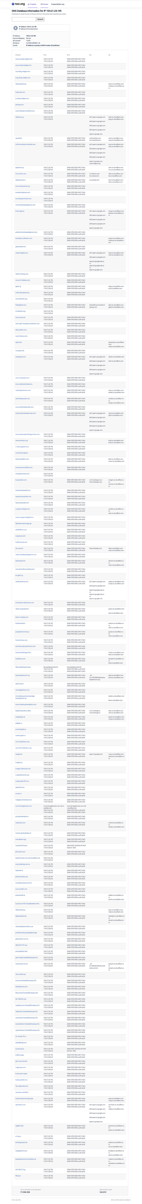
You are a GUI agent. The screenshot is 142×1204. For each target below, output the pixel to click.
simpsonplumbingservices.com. (25, 413)
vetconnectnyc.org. (21, 440)
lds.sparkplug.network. (51, 667)
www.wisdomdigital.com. (23, 65)
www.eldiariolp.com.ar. (22, 864)
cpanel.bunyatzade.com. (23, 496)
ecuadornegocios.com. (22, 192)
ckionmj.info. (19, 684)
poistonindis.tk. (20, 895)
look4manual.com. (21, 542)
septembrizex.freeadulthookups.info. (27, 1030)
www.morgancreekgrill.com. (24, 517)
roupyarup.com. (20, 536)
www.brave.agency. (21, 453)
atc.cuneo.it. (19, 548)
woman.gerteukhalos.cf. (23, 833)
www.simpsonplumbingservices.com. (27, 434)
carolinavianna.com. (22, 581)
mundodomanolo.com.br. (23, 883)
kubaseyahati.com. (21, 1080)
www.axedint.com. (21, 889)
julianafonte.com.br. (21, 939)
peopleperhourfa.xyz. (22, 632)
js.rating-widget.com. (22, 98)
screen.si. (18, 793)
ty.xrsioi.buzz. (19, 1049)
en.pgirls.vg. (19, 575)
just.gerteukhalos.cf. (22, 816)
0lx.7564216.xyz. (20, 999)
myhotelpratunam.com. (23, 390)
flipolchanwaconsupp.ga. (23, 523)
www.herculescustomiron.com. (25, 646)
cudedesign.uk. (20, 717)
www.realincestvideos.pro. (24, 384)
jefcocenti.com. (20, 852)
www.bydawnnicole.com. (23, 198)
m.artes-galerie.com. (22, 447)
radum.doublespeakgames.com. (26, 554)
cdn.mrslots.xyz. (20, 974)
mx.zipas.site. (19, 350)
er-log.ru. (18, 1136)
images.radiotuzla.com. (23, 769)
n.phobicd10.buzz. (21, 845)
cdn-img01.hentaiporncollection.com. (27, 323)
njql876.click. (19, 1126)
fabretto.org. (19, 117)
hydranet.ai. (19, 870)
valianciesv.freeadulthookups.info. (26, 1011)
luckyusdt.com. (20, 92)
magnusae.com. (20, 1067)
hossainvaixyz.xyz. (21, 640)
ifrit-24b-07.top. (20, 1169)
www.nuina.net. (20, 317)
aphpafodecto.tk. (21, 916)
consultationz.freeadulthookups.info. (27, 1024)
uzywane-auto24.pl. (21, 1092)
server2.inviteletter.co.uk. (23, 748)
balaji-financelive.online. (23, 711)
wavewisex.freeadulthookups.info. (26, 1018)
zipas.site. (18, 342)
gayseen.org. (19, 167)
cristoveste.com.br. (21, 964)
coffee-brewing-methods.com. (25, 144)
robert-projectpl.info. (22, 609)
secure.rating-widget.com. (24, 59)
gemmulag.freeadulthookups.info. (26, 957)
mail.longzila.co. (20, 735)
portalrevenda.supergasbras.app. (26, 932)
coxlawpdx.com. (20, 357)
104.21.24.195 (48, 59)
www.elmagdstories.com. (23, 806)
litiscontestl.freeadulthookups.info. (26, 993)
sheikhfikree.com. (21, 530)
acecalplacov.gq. (20, 839)
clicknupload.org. (20, 84)
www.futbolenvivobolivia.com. (25, 111)
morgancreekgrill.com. (22, 509)
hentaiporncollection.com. (23, 238)
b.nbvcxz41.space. (21, 1073)
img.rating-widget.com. (23, 78)
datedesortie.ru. (20, 180)
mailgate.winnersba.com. (23, 800)
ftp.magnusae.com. (21, 1086)
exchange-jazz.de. (21, 1142)
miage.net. (18, 754)
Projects (33, 4)
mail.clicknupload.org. (22, 292)
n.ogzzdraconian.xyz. (22, 775)
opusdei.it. (18, 138)
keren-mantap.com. (21, 617)
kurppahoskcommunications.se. (25, 1159)
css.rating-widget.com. (22, 71)
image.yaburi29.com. (22, 781)
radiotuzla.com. (20, 823)
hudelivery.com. (20, 659)
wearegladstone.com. (22, 690)
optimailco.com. (20, 1105)
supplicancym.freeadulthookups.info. (27, 1005)
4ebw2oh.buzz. (20, 910)
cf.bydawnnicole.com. (22, 474)
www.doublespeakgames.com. (25, 205)
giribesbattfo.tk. (20, 246)
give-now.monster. (21, 1061)
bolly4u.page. (19, 1055)
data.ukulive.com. (21, 330)
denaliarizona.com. (21, 986)
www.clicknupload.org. (22, 186)
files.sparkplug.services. (23, 667)
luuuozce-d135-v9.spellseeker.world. (27, 903)
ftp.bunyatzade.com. (22, 503)
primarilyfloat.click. (21, 951)
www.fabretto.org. (21, 299)
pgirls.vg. (18, 286)
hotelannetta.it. (20, 623)
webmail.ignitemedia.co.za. (24, 926)
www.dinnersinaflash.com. (24, 467)
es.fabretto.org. (20, 311)
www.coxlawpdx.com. (22, 378)
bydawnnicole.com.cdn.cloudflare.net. (27, 858)
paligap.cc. (18, 723)
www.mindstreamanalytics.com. (26, 704)
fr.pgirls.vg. (19, 762)
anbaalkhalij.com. (21, 1042)
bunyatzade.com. (21, 480)
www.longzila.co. (20, 729)
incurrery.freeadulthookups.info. (25, 980)
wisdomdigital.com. (21, 253)
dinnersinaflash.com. (22, 459)
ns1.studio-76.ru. (20, 1036)
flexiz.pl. (18, 1176)
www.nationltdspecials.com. (24, 407)
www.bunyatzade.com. (23, 490)
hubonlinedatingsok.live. (23, 652)
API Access (44, 4)
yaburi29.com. (20, 787)
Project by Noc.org (57, 4)
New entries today (106, 1189)
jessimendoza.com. (21, 876)
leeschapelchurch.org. (22, 675)
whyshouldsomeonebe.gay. (24, 1098)
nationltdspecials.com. (22, 398)
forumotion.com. (21, 174)
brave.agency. (20, 211)
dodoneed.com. (20, 561)
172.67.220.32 (48, 61)
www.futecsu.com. (21, 336)
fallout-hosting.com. (22, 274)
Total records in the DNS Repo (30, 1189)
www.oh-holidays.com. (22, 280)
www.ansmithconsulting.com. (25, 569)
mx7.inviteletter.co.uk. (22, 742)
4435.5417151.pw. (21, 945)
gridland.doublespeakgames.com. (26, 232)
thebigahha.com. (21, 305)
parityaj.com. (19, 104)
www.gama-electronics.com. (24, 602)
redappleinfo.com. (21, 1151)
